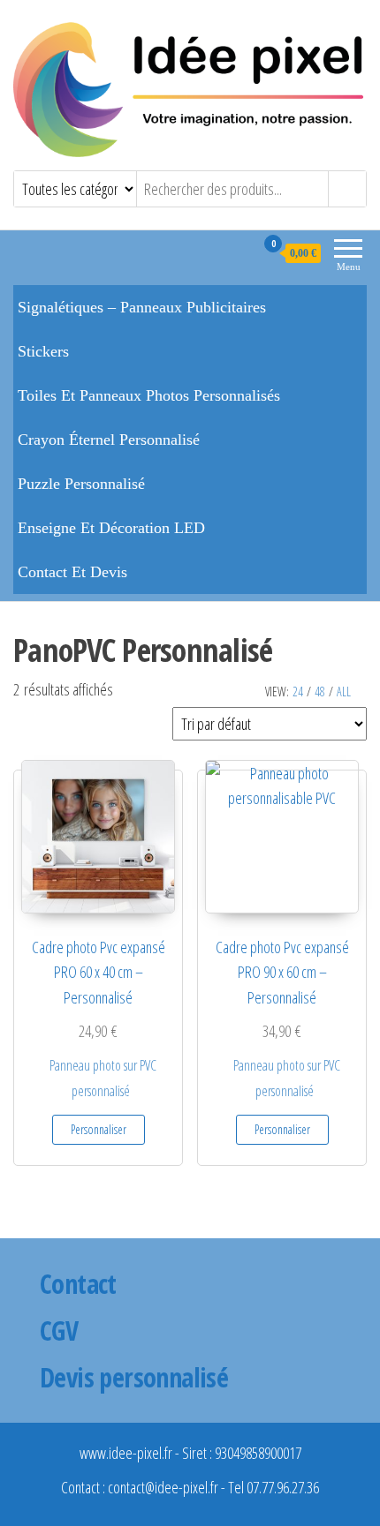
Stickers (43, 351)
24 (298, 691)
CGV (59, 1330)
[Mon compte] (240, 253)
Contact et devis (72, 572)
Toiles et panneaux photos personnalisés (149, 395)
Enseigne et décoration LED (111, 528)
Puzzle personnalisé (81, 483)
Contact (78, 1284)
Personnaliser (98, 1129)
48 (320, 691)
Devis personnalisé (134, 1377)
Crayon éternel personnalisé (109, 439)
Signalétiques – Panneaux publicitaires (142, 307)
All (344, 691)
